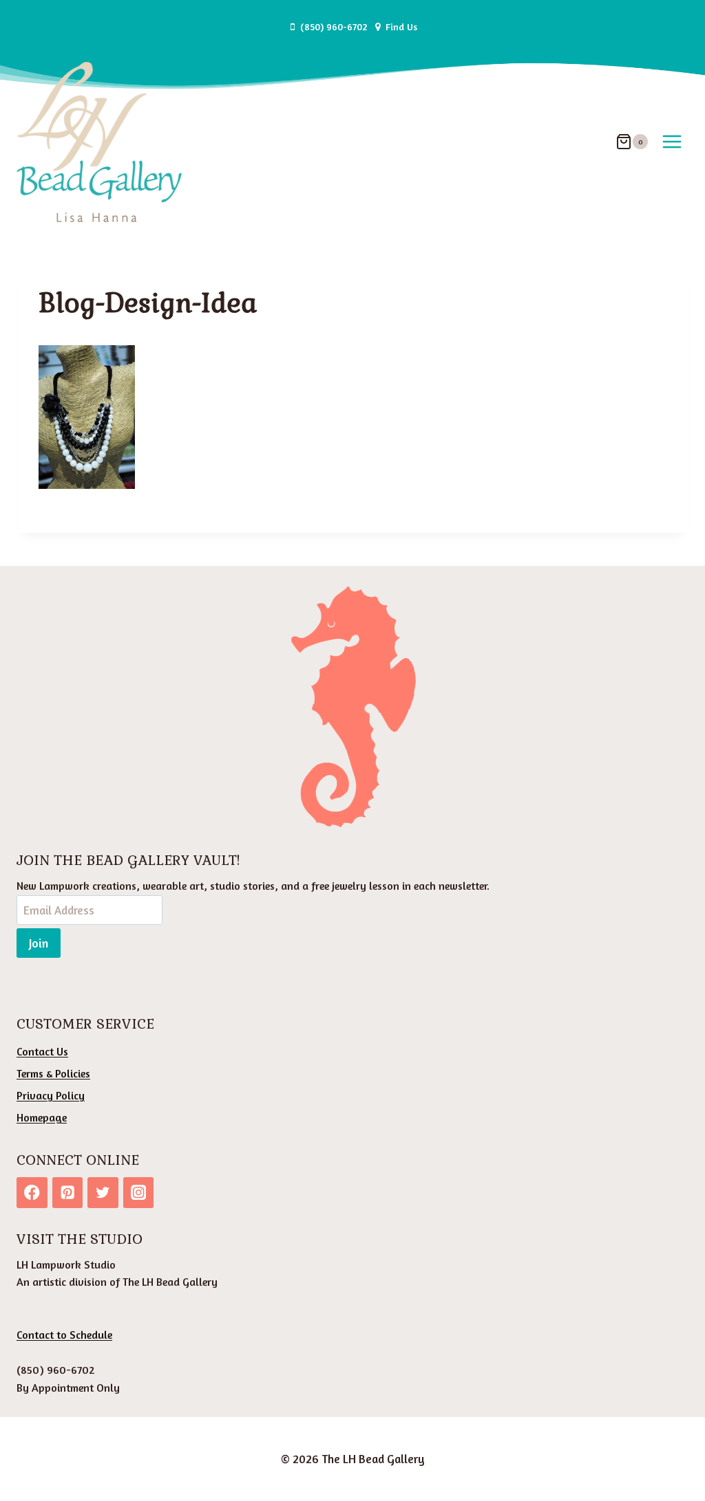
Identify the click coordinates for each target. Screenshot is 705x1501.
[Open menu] (671, 142)
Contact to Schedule (64, 1334)
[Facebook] (32, 1192)
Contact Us (42, 1051)
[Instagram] (138, 1192)
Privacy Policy (51, 1095)
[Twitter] (102, 1192)
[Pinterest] (67, 1192)
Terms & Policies (53, 1073)
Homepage (42, 1117)
